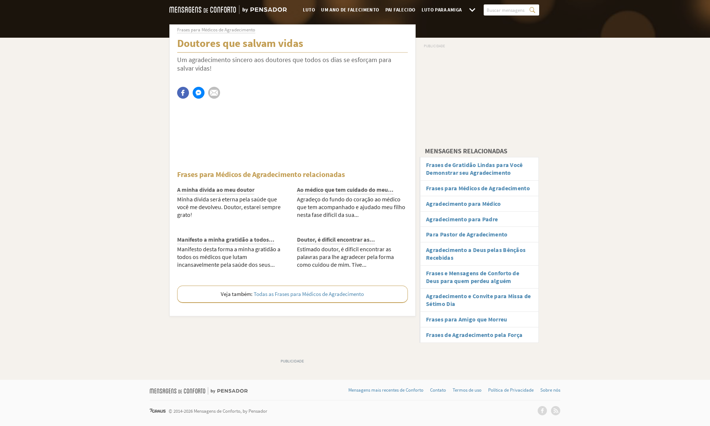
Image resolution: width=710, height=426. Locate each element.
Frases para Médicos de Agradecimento (478, 188)
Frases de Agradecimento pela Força (474, 334)
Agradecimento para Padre (462, 219)
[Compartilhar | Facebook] (183, 93)
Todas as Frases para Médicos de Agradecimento (309, 293)
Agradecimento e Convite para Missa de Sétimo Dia (478, 299)
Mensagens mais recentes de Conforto (385, 390)
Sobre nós (550, 390)
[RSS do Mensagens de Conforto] (555, 410)
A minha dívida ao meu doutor (215, 189)
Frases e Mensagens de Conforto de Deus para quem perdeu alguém (472, 276)
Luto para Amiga (442, 10)
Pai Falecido (400, 10)
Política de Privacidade (511, 390)
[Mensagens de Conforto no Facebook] (542, 410)
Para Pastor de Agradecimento (466, 234)
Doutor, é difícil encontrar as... (336, 239)
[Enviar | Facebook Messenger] (198, 93)
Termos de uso (467, 390)
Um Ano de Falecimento (350, 10)
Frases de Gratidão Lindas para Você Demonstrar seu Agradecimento (474, 168)
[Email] (214, 93)
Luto (309, 10)
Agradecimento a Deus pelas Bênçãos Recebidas (475, 253)
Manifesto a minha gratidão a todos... (225, 239)
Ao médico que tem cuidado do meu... (345, 189)
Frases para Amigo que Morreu (466, 319)
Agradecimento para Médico (463, 203)
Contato (438, 390)
